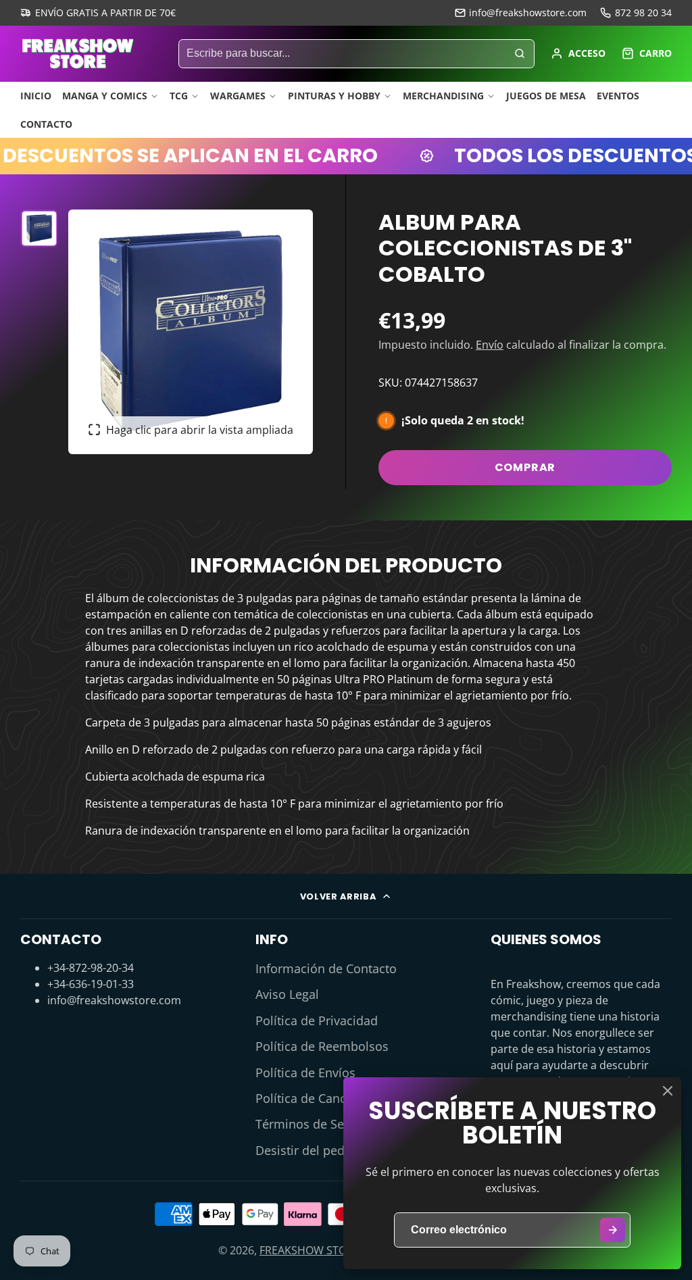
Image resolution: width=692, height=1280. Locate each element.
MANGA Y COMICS (104, 95)
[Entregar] (612, 1230)
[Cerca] (668, 1091)
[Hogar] (77, 53)
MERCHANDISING (443, 95)
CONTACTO (46, 124)
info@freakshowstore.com (528, 12)
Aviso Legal (287, 994)
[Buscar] (519, 54)
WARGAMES (238, 95)
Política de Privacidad (316, 1020)
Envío (489, 344)
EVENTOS (618, 95)
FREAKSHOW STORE (310, 1250)
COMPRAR (525, 467)
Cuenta (578, 53)
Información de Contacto (326, 968)
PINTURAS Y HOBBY (334, 95)
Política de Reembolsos (322, 1046)
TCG (179, 95)
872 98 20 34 (643, 12)
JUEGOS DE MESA (546, 95)
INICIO (35, 95)
